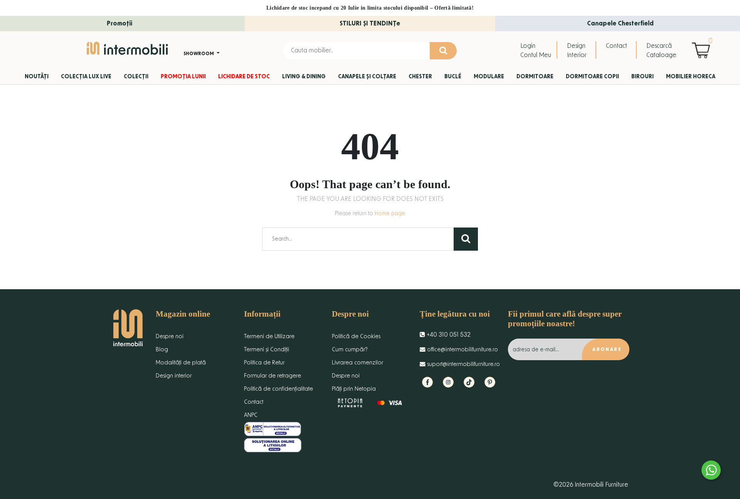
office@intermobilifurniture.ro (462, 349)
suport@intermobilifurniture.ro (463, 364)
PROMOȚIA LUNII (183, 76)
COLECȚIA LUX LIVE (86, 76)
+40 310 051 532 (448, 335)
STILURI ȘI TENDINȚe (370, 23)
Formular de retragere (272, 376)
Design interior (174, 376)
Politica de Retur (264, 363)
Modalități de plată (181, 363)
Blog (162, 349)
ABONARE (607, 349)
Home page (390, 213)
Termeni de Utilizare (269, 336)
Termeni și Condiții (266, 349)
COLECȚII (136, 76)
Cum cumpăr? (350, 349)
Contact (616, 46)
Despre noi (169, 336)
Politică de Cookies (356, 336)
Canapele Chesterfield (620, 23)
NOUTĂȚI (37, 76)
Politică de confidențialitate (278, 389)
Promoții (119, 23)
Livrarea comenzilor (357, 363)
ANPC (250, 415)
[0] (703, 50)
